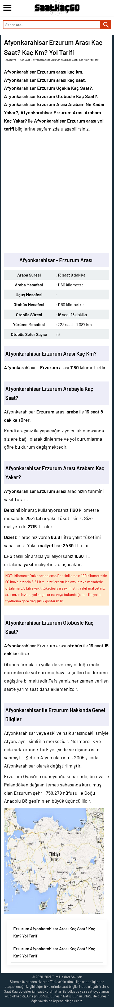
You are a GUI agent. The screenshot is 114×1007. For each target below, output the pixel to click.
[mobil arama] (106, 24)
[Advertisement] (57, 193)
